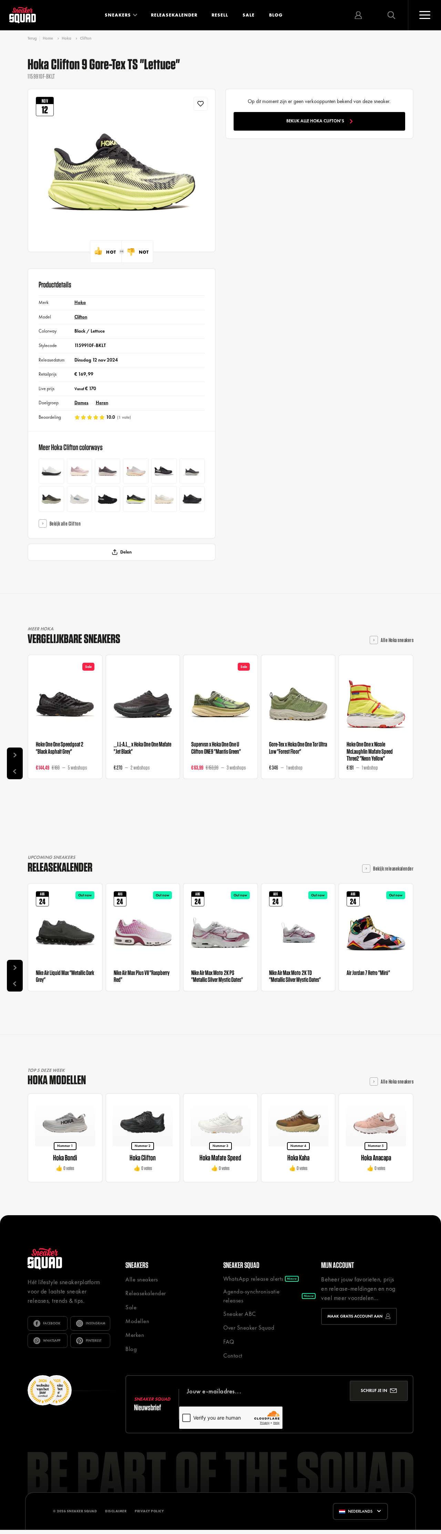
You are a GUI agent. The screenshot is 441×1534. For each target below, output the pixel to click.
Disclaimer (115, 1511)
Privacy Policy (149, 1511)
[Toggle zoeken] (391, 15)
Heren (102, 403)
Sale (249, 15)
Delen (126, 552)
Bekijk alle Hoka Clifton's (315, 121)
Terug (32, 38)
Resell (220, 15)
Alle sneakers (141, 1279)
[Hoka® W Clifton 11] (164, 499)
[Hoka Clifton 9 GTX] (107, 499)
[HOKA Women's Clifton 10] (135, 471)
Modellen (137, 1321)
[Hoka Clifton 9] (164, 471)
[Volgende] (15, 755)
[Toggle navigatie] (424, 15)
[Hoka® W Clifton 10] (107, 471)
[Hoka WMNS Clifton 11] (192, 499)
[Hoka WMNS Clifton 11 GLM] (79, 471)
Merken (134, 1335)
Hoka (66, 38)
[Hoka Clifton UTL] (51, 471)
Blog (276, 15)
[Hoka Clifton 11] (135, 499)
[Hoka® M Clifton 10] (192, 471)
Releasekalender (174, 15)
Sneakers (118, 15)
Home (48, 38)
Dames (81, 403)
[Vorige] (15, 771)
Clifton (85, 38)
